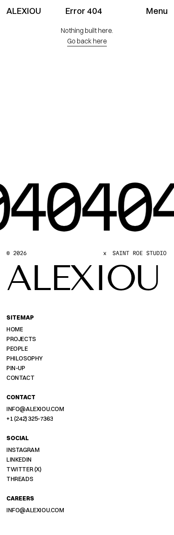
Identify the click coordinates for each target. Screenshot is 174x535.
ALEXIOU (23, 10)
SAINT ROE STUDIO (139, 253)
